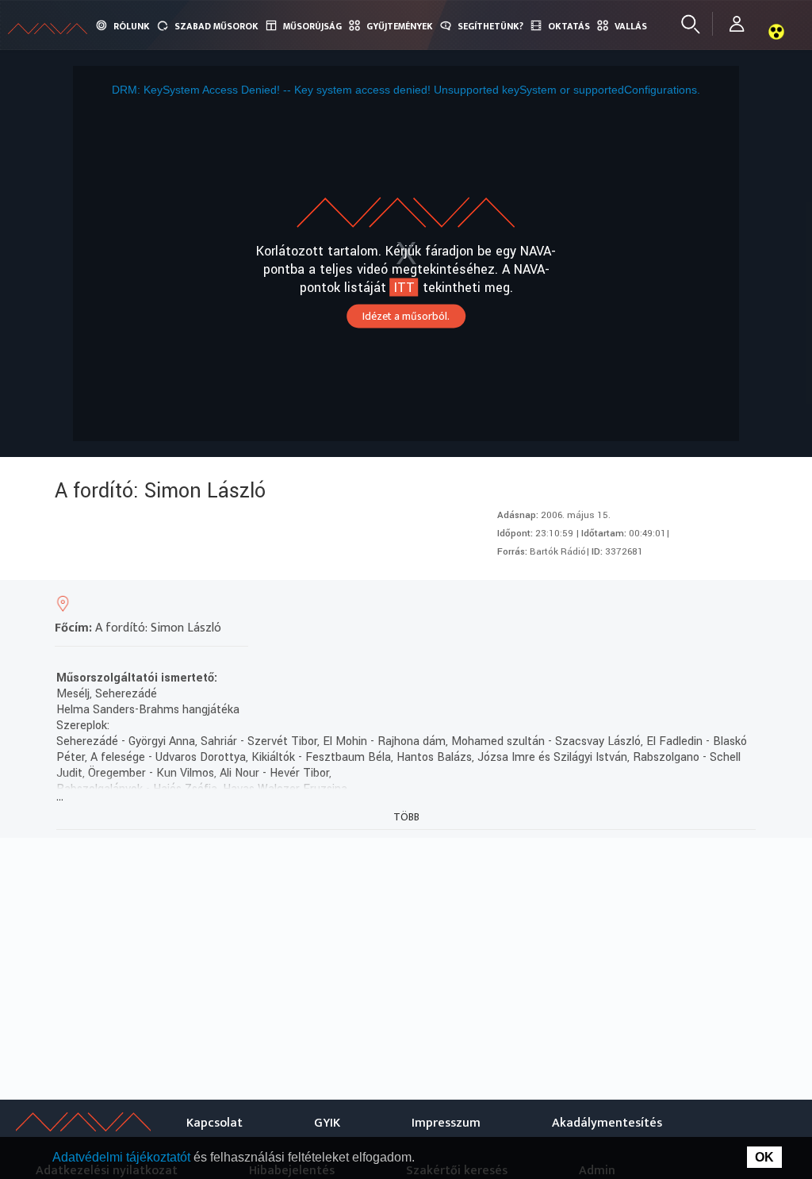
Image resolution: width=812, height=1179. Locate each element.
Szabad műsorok (216, 26)
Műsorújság (312, 26)
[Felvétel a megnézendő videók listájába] (627, 608)
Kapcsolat (214, 1123)
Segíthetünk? (490, 26)
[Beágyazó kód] (684, 608)
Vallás (631, 26)
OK (764, 1157)
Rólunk (131, 26)
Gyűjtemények (399, 26)
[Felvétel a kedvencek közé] (598, 608)
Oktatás (569, 26)
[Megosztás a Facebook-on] (712, 608)
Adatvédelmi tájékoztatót (122, 1157)
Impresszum (446, 1123)
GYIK (327, 1123)
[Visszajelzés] (741, 608)
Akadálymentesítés (607, 1123)
